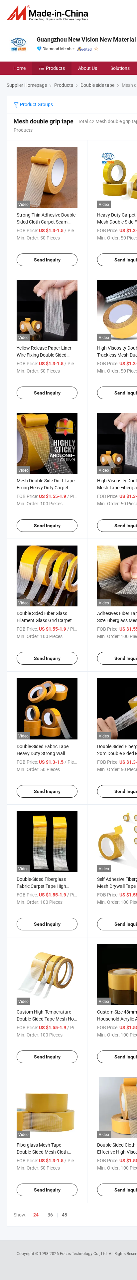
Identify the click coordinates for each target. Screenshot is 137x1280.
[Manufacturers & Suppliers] (48, 13)
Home (19, 68)
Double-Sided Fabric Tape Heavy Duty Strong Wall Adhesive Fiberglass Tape (42, 753)
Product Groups (36, 104)
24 (36, 1214)
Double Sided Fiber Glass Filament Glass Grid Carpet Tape (44, 620)
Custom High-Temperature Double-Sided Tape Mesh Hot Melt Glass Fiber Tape (46, 1019)
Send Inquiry (47, 259)
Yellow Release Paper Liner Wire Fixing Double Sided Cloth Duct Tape (44, 355)
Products (55, 68)
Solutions (120, 68)
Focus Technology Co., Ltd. (84, 1253)
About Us (87, 68)
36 (50, 1214)
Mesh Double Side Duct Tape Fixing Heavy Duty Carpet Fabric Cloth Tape (45, 487)
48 (64, 1214)
